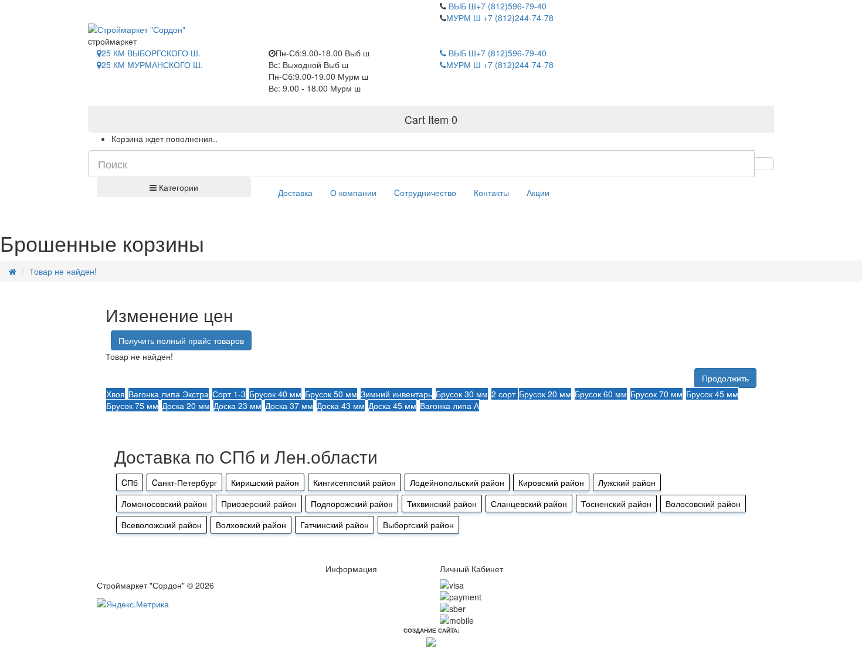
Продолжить (725, 378)
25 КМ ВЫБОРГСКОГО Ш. (151, 53)
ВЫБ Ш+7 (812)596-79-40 (496, 6)
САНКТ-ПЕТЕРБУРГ (144, 6)
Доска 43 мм (341, 405)
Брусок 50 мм (331, 394)
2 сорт (504, 394)
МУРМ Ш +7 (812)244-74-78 (500, 17)
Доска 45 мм (392, 405)
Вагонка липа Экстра (168, 394)
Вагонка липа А (449, 405)
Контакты (491, 192)
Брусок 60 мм (601, 394)
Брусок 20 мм (545, 394)
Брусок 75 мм (132, 405)
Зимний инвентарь (396, 394)
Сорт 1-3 (229, 394)
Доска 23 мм (237, 405)
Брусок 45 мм (712, 394)
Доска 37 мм (289, 405)
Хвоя (115, 394)
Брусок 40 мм (275, 394)
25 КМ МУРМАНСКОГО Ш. (152, 64)
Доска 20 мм (186, 405)
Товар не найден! (63, 271)
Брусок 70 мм (656, 394)
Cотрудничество (425, 192)
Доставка (295, 192)
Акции (538, 192)
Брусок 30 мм (462, 394)
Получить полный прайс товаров (181, 340)
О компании (353, 192)
